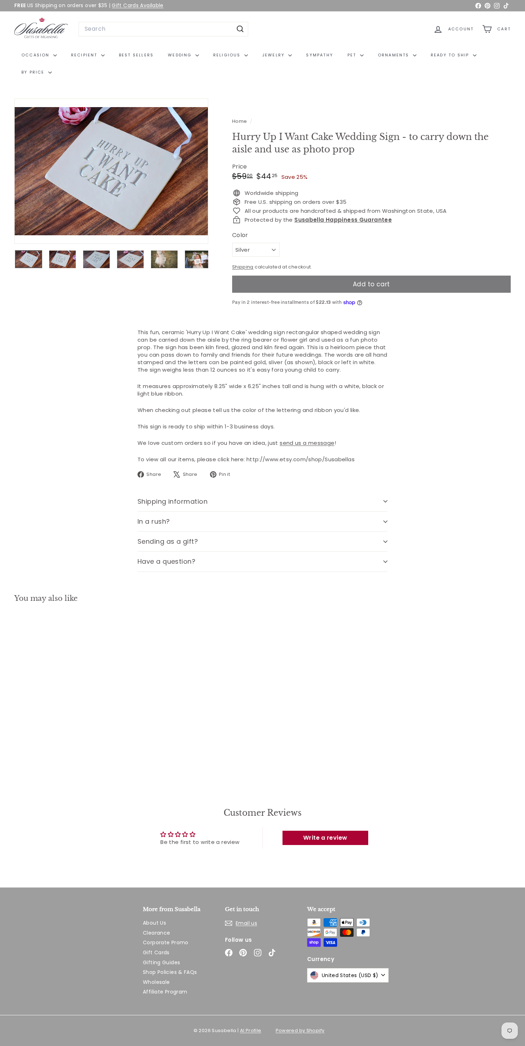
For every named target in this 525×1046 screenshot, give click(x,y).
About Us (154, 922)
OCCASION (36, 55)
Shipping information (173, 501)
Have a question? (166, 561)
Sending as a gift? (168, 541)
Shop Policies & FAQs (170, 972)
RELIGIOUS (227, 55)
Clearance (156, 932)
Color (240, 235)
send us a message (307, 443)
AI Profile (250, 1030)
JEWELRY (274, 55)
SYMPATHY (319, 55)
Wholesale (156, 982)
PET (353, 55)
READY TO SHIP (451, 55)
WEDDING (181, 55)
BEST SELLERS (136, 55)
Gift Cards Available (138, 5)
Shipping (243, 267)
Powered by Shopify (300, 1030)
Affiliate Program (165, 991)
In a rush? (154, 521)
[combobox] (163, 29)
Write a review (325, 838)
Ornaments (394, 55)
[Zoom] (111, 171)
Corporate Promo (166, 942)
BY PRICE (33, 72)
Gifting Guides (161, 962)
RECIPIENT (85, 55)
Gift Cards (156, 952)
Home (240, 121)
